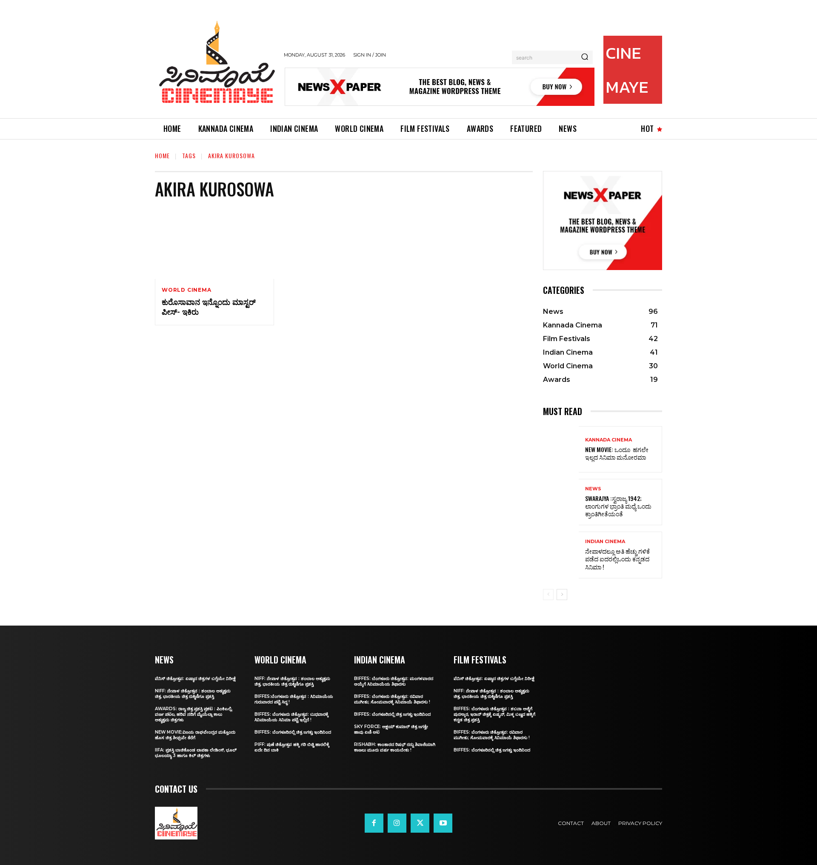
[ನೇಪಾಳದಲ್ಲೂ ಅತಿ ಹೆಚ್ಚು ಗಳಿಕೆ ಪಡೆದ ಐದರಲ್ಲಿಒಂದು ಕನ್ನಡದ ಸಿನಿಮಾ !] (561, 555)
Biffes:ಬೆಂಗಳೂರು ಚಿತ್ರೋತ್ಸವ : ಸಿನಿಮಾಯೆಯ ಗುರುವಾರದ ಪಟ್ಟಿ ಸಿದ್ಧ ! (293, 699)
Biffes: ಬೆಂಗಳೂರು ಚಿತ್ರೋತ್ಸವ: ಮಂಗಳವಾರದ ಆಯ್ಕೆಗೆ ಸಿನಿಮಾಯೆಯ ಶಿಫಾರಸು (393, 681)
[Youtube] (443, 823)
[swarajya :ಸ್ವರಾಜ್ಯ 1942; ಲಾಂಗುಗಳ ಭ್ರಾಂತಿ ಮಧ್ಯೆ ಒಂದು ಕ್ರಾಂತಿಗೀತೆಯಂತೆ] (561, 502)
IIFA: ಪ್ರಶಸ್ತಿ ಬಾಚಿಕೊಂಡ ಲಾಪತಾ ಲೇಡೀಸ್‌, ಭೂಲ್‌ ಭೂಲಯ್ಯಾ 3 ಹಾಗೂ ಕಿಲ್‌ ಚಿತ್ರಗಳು (196, 752)
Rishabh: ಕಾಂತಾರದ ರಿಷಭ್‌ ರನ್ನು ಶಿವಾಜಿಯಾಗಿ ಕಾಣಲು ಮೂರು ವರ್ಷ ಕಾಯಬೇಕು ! (394, 747)
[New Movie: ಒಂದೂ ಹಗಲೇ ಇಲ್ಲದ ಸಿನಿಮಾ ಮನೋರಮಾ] (561, 449)
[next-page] (562, 594)
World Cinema (186, 290)
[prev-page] (548, 594)
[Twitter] (420, 823)
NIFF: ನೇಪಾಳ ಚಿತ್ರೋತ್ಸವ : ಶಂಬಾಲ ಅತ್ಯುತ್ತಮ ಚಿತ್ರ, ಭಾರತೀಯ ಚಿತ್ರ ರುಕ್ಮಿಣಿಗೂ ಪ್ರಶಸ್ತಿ (193, 693)
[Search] (585, 57)
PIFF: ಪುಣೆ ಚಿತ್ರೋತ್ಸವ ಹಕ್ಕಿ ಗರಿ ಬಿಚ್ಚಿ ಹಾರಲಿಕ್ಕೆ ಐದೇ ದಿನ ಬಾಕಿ (291, 747)
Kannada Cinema (608, 440)
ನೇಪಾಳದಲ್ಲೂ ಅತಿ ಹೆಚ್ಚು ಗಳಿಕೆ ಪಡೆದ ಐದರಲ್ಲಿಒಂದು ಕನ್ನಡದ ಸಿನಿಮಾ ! (617, 558)
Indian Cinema (605, 541)
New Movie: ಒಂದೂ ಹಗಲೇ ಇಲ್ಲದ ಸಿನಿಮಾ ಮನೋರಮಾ (616, 453)
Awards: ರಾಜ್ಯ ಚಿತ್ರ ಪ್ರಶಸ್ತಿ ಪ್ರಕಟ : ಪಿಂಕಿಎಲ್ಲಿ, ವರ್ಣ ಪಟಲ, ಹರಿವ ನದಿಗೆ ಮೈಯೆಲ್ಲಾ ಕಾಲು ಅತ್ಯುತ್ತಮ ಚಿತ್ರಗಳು (193, 714)
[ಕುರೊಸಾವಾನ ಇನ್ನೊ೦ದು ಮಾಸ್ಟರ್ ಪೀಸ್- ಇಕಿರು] (214, 243)
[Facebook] (374, 823)
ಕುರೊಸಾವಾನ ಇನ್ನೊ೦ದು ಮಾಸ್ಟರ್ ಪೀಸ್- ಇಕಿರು (209, 306)
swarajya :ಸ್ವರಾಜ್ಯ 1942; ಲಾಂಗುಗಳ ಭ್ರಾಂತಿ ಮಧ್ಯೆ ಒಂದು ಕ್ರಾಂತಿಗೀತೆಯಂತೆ (618, 506)
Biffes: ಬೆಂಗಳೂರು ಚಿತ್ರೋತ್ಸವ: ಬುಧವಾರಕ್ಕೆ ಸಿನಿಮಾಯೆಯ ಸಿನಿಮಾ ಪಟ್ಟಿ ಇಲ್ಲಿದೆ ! (291, 717)
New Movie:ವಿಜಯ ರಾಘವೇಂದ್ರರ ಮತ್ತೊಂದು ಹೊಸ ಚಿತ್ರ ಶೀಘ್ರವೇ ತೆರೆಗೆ (195, 734)
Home (162, 155)
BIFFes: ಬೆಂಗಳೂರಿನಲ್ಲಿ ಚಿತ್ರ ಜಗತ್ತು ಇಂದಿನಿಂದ (292, 732)
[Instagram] (397, 823)
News (593, 489)
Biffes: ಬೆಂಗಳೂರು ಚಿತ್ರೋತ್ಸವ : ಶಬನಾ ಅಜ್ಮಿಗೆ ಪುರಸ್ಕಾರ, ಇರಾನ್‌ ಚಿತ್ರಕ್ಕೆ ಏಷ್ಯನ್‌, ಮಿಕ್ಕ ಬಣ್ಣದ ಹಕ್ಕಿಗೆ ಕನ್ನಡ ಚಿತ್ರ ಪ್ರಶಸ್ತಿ (494, 714)
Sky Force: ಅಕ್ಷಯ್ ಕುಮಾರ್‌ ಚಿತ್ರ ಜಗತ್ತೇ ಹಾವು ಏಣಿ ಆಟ (391, 729)
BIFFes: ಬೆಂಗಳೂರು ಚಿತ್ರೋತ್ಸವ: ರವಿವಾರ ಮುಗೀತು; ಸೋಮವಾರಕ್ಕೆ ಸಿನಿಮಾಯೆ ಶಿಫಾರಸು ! (392, 699)
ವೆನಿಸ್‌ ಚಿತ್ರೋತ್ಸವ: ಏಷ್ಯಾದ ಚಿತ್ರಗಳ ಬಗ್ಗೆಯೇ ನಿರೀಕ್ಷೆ (195, 678)
